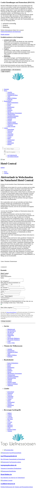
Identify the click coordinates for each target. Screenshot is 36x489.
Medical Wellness (12, 355)
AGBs (9, 336)
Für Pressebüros (11, 331)
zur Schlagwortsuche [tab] (12, 156)
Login (9, 341)
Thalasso (9, 431)
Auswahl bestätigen (6, 69)
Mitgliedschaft (11, 329)
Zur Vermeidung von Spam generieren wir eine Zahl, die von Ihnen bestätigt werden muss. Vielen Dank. (17, 302)
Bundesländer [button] (7, 101)
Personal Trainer (11, 429)
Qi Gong (9, 422)
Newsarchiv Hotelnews (13, 339)
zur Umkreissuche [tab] (12, 155)
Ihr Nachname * (5, 289)
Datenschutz (10, 335)
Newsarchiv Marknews (13, 338)
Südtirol (9, 413)
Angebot (9, 349)
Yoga (8, 420)
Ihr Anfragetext (5, 281)
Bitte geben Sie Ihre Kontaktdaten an (10, 282)
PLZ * (2, 292)
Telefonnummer (5, 298)
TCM (8, 428)
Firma (2, 286)
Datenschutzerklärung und (8, 31)
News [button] (5, 90)
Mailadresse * (4, 299)
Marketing (6, 27)
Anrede (3, 284)
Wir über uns (10, 332)
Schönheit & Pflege (12, 352)
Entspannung (10, 350)
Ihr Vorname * (4, 287)
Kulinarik (9, 356)
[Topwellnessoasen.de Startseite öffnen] (18, 86)
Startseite (6, 89)
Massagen (10, 426)
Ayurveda (10, 417)
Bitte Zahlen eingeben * (7, 307)
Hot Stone (10, 419)
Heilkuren (10, 425)
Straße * (3, 291)
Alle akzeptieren (16, 69)
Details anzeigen (5, 34)
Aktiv (8, 353)
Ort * (2, 294)
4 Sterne (9, 414)
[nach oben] (18, 447)
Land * (2, 296)
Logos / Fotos (11, 342)
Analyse (5, 25)
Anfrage (6, 173)
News (5, 171)
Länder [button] (6, 128)
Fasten (9, 423)
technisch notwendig (9, 23)
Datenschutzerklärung (11, 312)
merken (3, 167)
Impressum (18, 31)
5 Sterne (9, 416)
